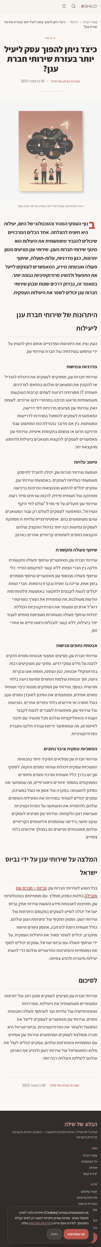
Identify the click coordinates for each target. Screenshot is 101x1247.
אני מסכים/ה (76, 1234)
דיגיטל (74, 22)
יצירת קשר (90, 1173)
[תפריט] (64, 6)
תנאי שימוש (89, 1191)
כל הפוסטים (89, 1161)
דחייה (54, 1234)
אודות (93, 1167)
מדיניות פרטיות (87, 1197)
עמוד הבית (90, 22)
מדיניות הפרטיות (39, 1223)
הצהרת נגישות (87, 1203)
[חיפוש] (73, 6)
